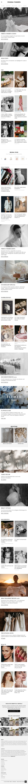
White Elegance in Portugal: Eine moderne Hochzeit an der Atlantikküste (21, 567)
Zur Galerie (3, 479)
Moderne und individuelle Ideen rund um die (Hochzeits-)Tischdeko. (10, 477)
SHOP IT (20, 5)
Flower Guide (6, 410)
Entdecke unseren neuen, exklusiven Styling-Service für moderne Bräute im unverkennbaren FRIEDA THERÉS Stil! (13, 636)
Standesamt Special (8, 285)
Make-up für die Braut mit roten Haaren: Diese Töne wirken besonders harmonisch (7, 692)
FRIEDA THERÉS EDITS (8, 249)
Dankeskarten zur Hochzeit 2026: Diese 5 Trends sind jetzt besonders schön (7, 319)
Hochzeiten (17, 88)
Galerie (3, 5)
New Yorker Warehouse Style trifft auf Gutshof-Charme (20, 319)
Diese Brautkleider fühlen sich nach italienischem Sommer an (20, 216)
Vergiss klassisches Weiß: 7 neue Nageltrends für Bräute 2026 (20, 691)
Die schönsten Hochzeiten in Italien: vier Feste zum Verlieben (7, 541)
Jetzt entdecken (4, 39)
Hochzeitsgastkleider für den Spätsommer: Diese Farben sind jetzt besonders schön (21, 116)
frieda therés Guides (8, 33)
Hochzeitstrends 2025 (9, 377)
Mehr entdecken (5, 513)
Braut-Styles (6, 508)
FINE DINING (21, 443)
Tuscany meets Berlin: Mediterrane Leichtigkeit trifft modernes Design (6, 91)
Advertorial (17, 213)
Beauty (2, 662)
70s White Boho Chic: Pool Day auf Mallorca (20, 90)
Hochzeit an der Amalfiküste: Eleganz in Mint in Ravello (6, 141)
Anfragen (3, 638)
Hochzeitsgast (18, 112)
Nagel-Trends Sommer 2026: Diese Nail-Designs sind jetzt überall (20, 666)
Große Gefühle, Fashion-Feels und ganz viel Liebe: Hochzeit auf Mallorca (6, 115)
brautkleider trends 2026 (10, 598)
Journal (25, 5)
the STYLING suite (7, 633)
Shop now (3, 418)
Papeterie (10, 315)
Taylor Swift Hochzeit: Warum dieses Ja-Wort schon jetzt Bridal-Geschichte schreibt (6, 189)
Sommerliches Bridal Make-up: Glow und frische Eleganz (7, 666)
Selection (8, 5)
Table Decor (5, 474)
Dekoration (7, 443)
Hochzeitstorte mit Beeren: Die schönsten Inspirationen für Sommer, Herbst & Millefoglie (20, 347)
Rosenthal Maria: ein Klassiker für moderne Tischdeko (6, 345)
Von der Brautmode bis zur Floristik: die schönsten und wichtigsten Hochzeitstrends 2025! (12, 380)
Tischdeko (10, 88)
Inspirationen (4, 88)
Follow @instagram (14, 715)
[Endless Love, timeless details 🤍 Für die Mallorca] (14, 721)
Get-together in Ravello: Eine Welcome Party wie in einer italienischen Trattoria (21, 141)
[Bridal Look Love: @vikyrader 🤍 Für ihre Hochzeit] (23, 721)
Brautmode (14, 5)
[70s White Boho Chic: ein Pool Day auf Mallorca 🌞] (4, 721)
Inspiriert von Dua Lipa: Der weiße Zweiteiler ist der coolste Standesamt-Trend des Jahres (6, 216)
